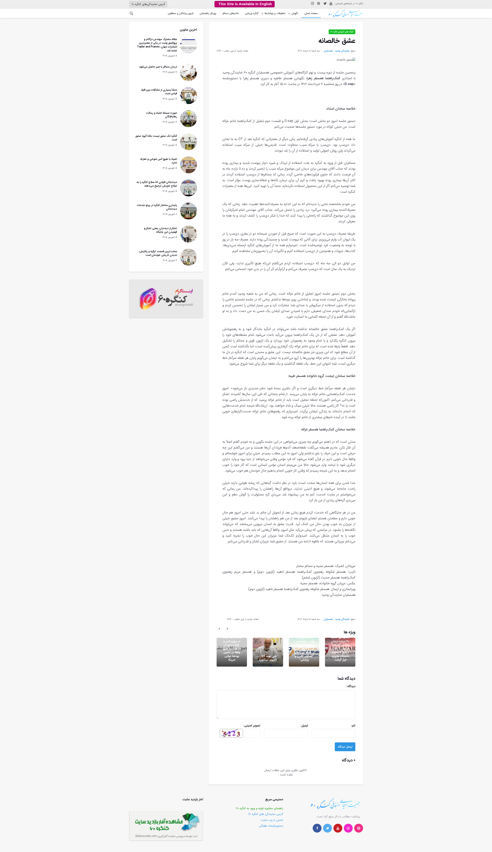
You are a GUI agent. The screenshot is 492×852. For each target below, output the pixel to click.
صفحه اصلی (311, 13)
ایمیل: (294, 726)
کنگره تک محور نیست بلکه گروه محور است (156, 138)
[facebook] (317, 828)
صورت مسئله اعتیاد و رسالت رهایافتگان (161, 115)
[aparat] (358, 828)
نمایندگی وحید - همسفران (337, 51)
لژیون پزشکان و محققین (181, 13)
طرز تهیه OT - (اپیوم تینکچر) (268, 658)
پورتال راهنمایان (208, 13)
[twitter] (324, 3)
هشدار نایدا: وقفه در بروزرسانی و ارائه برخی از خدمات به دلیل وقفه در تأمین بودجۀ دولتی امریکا (232, 648)
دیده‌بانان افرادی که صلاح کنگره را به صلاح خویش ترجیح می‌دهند (156, 184)
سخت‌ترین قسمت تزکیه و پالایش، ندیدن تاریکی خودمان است (158, 253)
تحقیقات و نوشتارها (275, 13)
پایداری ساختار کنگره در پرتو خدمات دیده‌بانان (157, 207)
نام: (340, 726)
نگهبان (295, 13)
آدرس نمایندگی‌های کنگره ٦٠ (148, 4)
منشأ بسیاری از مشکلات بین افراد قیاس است (159, 92)
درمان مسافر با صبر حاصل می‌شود (158, 67)
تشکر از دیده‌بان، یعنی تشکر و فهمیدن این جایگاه (160, 230)
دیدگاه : (334, 686)
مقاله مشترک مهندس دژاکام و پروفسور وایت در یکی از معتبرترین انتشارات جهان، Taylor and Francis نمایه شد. (157, 45)
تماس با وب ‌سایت (272, 820)
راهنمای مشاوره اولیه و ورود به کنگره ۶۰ (259, 808)
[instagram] (312, 3)
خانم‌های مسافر (230, 13)
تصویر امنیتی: (245, 726)
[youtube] (330, 3)
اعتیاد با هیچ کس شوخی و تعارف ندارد (158, 161)
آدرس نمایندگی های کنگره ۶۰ (265, 814)
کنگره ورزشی (251, 13)
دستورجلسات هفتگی (271, 826)
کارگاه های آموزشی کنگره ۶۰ (342, 31)
